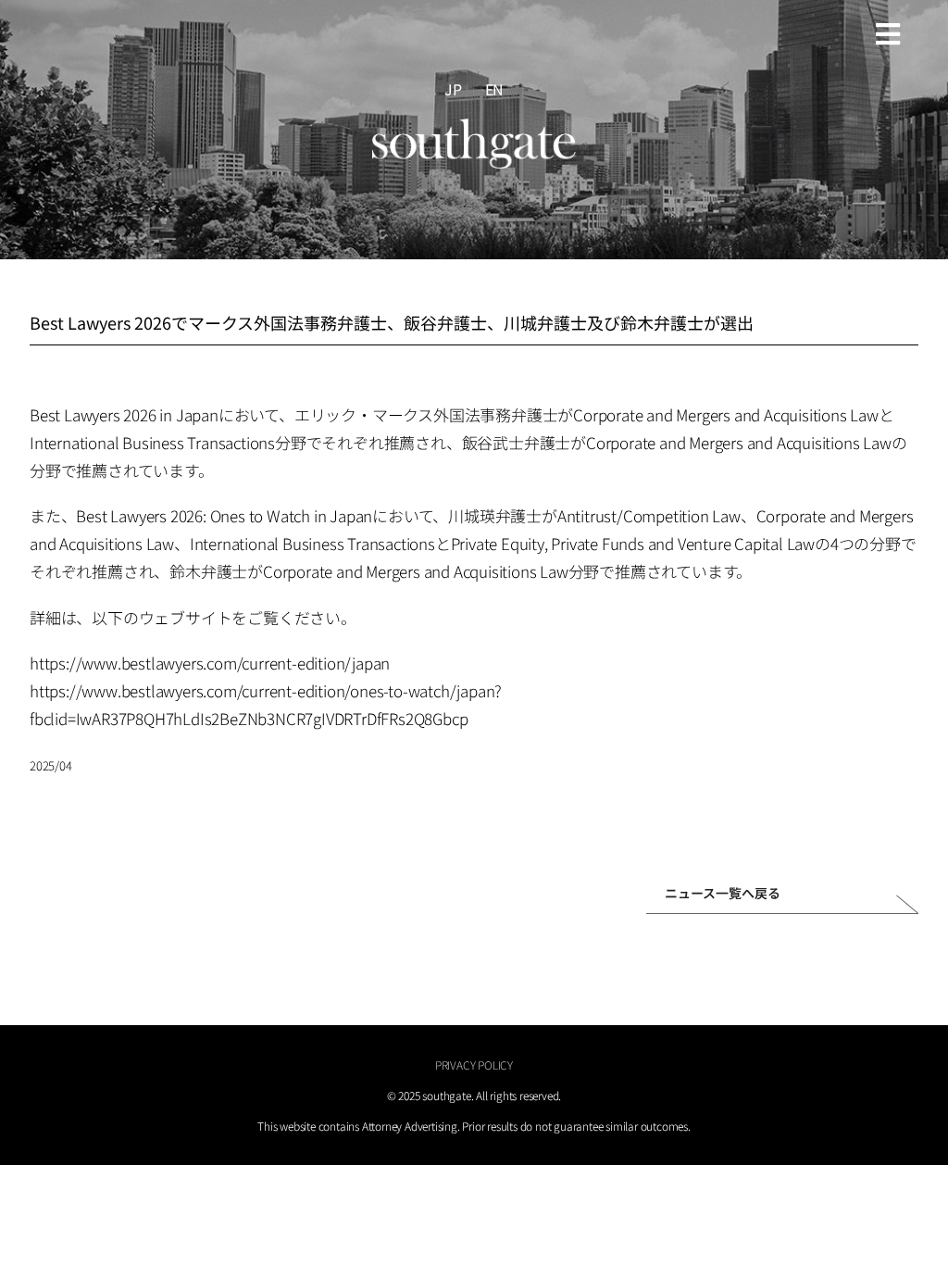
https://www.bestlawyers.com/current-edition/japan (210, 662)
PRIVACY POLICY (474, 1064)
